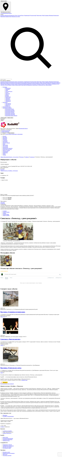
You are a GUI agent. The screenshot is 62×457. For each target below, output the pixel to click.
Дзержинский (27, 15)
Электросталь (41, 84)
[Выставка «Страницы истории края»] (31, 299)
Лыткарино (53, 82)
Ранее (11, 277)
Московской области (23, 128)
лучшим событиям (5, 131)
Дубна (43, 15)
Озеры (16, 83)
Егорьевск (47, 15)
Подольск (34, 83)
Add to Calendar (15, 208)
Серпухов (2, 84)
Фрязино (10, 84)
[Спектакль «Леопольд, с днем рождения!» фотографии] (6, 265)
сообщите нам (24, 380)
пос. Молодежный (47, 84)
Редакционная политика (8, 438)
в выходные (14, 134)
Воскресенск (12, 15)
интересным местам (6, 130)
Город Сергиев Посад (19, 15)
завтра (10, 134)
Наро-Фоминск (7, 83)
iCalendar (5, 210)
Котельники (17, 82)
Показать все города (16, 16)
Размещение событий (7, 444)
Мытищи (2, 83)
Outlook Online (6, 214)
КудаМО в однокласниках (8, 416)
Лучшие (6, 277)
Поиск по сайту (4, 1)
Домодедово (39, 15)
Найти (2, 120)
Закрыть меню (10, 117)
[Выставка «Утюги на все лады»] (31, 355)
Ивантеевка (2, 16)
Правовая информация (7, 439)
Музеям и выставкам (7, 446)
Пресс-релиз (5, 437)
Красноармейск (23, 82)
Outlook (4, 213)
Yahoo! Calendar (6, 215)
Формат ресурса (6, 440)
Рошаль (49, 83)
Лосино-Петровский (47, 82)
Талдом (6, 84)
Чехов (22, 84)
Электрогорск (35, 84)
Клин (10, 16)
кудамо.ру (2, 426)
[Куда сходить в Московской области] (13, 127)
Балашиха (2, 15)
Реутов (46, 83)
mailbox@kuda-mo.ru (7, 433)
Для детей (2, 202)
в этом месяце (20, 134)
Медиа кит (5, 454)
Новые (2, 277)
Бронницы (7, 15)
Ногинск (13, 83)
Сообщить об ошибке (7, 430)
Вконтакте (5, 415)
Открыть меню (3, 117)
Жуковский (51, 15)
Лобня (41, 82)
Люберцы (58, 82)
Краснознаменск (36, 82)
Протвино (39, 83)
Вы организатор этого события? (7, 383)
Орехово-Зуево (21, 83)
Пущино (43, 83)
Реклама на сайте (6, 452)
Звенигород (56, 15)
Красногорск (29, 82)
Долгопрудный (33, 15)
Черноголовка (18, 84)
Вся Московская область (6, 13)
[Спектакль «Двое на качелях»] (31, 326)
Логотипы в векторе (7, 455)
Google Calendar (6, 212)
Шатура (25, 84)
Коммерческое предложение (9, 453)
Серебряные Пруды (55, 83)
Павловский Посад (28, 83)
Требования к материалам (8, 445)
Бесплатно (2, 316)
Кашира (7, 16)
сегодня (7, 134)
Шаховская (29, 84)
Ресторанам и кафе (7, 448)
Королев (13, 82)
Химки (13, 84)
